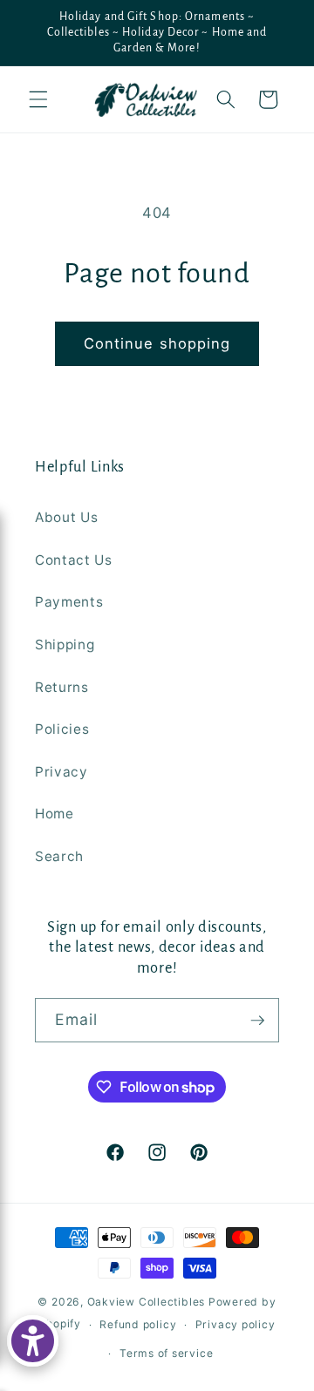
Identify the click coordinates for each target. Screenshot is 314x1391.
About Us (66, 517)
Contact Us (74, 560)
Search (59, 856)
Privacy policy (235, 1324)
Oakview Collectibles (146, 1301)
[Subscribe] (257, 1020)
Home (54, 813)
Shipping (64, 644)
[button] (38, 99)
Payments (69, 602)
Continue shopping (157, 343)
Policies (62, 729)
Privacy (61, 771)
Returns (62, 687)
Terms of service (166, 1353)
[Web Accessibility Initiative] (32, 1341)
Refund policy (137, 1324)
